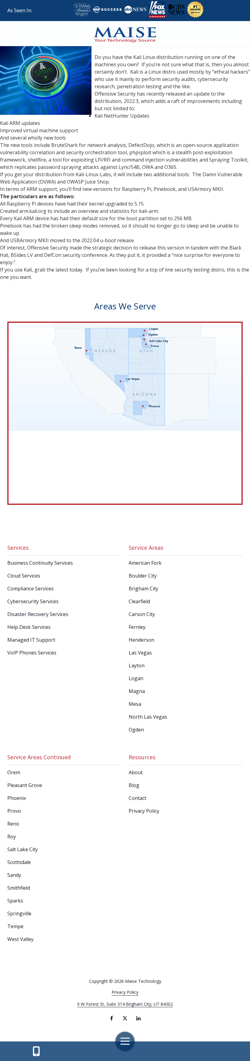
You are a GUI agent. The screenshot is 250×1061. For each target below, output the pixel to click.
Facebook (111, 1018)
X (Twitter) (125, 1018)
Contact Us (36, 1051)
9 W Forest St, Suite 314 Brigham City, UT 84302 (125, 1004)
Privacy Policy (125, 992)
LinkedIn (138, 1018)
